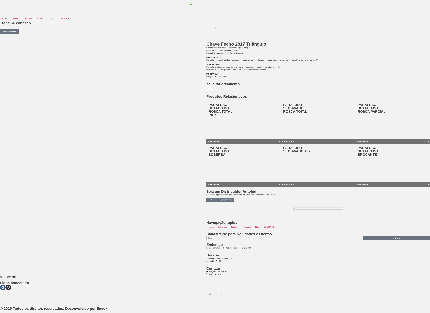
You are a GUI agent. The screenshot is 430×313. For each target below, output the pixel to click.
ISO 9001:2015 (63, 19)
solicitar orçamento (223, 84)
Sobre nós (16, 19)
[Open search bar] (215, 28)
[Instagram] (8, 287)
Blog (51, 19)
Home (4, 19)
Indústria (28, 19)
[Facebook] (3, 287)
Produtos (40, 19)
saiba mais (213, 141)
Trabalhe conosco (15, 23)
